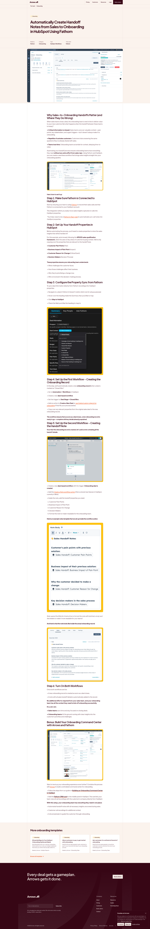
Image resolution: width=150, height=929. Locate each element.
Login (110, 2)
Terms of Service (103, 925)
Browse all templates (36, 856)
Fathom (74, 205)
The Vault (32, 6)
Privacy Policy (93, 925)
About (97, 900)
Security (111, 925)
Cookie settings (136, 924)
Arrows (52, 787)
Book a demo (99, 908)
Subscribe (59, 906)
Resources (103, 2)
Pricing (87, 2)
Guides (112, 903)
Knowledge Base (114, 905)
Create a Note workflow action (64, 492)
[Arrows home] (34, 2)
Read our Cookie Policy (126, 921)
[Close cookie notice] (146, 913)
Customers (95, 2)
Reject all (128, 924)
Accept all (120, 924)
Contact (98, 911)
